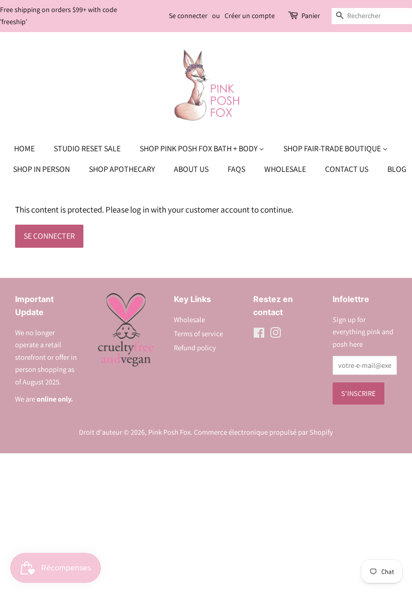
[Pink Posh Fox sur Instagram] (275, 334)
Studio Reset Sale (87, 148)
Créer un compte (250, 15)
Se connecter (188, 15)
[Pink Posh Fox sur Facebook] (259, 334)
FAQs (236, 169)
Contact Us (346, 169)
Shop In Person (41, 169)
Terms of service (198, 333)
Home (24, 148)
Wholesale (285, 169)
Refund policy (195, 347)
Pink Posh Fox (169, 432)
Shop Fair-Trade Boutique (332, 148)
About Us (191, 169)
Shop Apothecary (122, 169)
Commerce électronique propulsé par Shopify (263, 432)
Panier (310, 15)
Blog (396, 169)
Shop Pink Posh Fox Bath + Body (199, 148)
